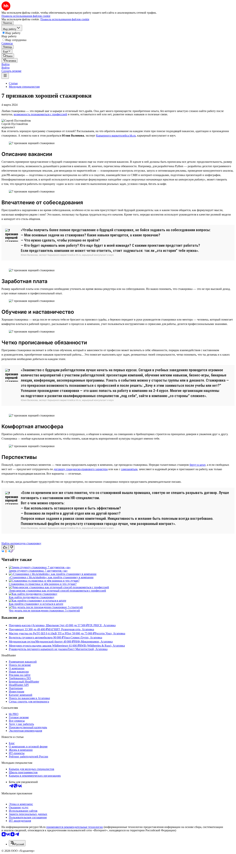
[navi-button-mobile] (5, 76)
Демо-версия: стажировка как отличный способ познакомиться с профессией (57, 590)
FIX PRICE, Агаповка (102, 625)
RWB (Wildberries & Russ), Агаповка (102, 645)
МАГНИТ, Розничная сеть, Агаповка (70, 629)
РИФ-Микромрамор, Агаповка (93, 641)
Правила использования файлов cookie (64, 19)
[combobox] (17, 843)
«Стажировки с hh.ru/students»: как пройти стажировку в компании (51, 577)
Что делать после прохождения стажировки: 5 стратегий (44, 610)
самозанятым (129, 469)
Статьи (13, 83)
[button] (5, 64)
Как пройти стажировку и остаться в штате (36, 603)
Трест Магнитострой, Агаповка (87, 649)
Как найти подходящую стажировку (31, 597)
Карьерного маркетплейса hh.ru (116, 135)
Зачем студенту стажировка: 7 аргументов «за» (38, 570)
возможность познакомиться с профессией (40, 114)
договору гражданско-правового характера (81, 469)
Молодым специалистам (24, 86)
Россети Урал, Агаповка (110, 633)
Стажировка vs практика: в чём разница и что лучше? (43, 584)
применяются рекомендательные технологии (74, 827)
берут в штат (197, 464)
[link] (7, 56)
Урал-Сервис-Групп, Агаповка (83, 637)
